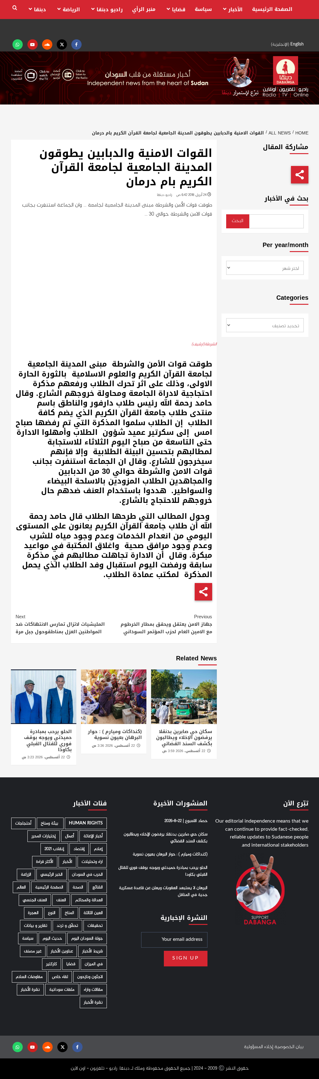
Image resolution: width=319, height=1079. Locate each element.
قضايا (178, 9)
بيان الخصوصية (288, 1047)
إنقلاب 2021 (54, 849)
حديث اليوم (52, 938)
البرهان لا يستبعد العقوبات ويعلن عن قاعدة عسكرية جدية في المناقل (163, 891)
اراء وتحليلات (92, 861)
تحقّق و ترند (67, 925)
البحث (237, 221)
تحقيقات (95, 925)
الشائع (98, 887)
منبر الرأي (143, 9)
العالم (21, 887)
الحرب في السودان (87, 874)
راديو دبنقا (110, 9)
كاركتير (51, 964)
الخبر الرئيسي (51, 874)
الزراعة (26, 874)
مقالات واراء (93, 989)
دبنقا (40, 9)
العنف (61, 900)
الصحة (78, 887)
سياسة (203, 9)
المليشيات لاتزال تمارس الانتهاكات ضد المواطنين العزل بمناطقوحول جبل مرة (60, 624)
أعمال (69, 836)
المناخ (69, 912)
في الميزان (94, 964)
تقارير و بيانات (35, 925)
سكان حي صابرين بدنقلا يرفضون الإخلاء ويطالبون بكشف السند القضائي (184, 737)
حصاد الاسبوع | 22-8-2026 (185, 821)
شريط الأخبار (92, 951)
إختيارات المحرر (43, 836)
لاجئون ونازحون (90, 976)
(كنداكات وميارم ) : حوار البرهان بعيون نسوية (115, 734)
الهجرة (33, 912)
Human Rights (86, 823)
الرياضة (71, 9)
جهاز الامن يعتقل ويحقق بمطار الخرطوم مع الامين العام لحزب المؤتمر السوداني (166, 624)
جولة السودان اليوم (87, 938)
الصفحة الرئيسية (272, 9)
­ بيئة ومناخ (50, 823)
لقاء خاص (60, 976)
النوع (51, 912)
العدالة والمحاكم (89, 900)
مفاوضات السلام (29, 976)
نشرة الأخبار (30, 989)
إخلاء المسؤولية (258, 1047)
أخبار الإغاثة (93, 836)
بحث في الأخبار (286, 198)
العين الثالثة (93, 912)
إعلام (98, 849)
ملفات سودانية (61, 989)
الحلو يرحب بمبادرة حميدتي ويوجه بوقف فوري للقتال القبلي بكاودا (48, 740)
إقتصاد (79, 849)
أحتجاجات (23, 823)
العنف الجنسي (35, 900)
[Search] (15, 7)
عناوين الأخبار (62, 951)
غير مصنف (32, 951)
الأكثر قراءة (44, 861)
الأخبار (235, 9)
